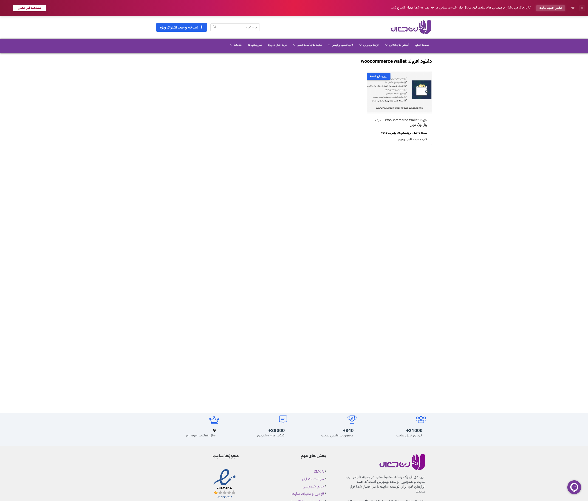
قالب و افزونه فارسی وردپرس (412, 139)
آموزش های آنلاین (399, 45)
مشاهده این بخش (29, 8)
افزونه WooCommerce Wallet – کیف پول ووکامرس (401, 122)
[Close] (582, 8)
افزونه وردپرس (371, 45)
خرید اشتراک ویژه (277, 45)
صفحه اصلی (422, 45)
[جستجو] (214, 27)
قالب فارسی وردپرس (342, 45)
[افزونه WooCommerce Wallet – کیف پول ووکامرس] (399, 74)
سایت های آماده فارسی (309, 45)
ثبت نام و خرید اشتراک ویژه (179, 27)
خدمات (238, 45)
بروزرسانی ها (255, 45)
